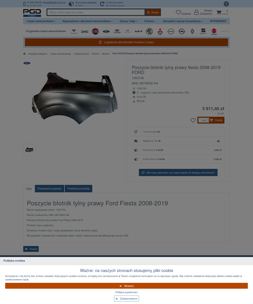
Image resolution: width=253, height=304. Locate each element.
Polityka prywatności (126, 292)
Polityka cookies (14, 261)
